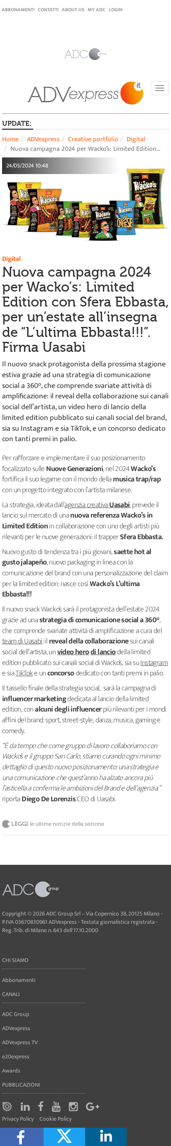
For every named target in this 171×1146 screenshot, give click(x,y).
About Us (73, 9)
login (115, 9)
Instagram (154, 663)
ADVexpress (43, 139)
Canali (11, 994)
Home (10, 139)
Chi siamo (15, 960)
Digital (136, 139)
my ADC (96, 9)
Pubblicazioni (21, 1085)
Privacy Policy (18, 1119)
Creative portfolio (93, 139)
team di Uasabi (22, 641)
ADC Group (15, 1014)
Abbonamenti (18, 9)
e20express (15, 1056)
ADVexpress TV (20, 1042)
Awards (11, 1070)
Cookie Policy (55, 1119)
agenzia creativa (86, 505)
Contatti (48, 9)
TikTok (23, 673)
